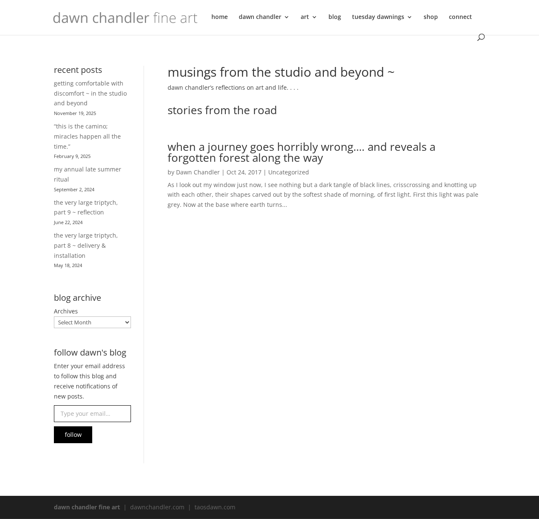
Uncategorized (288, 172)
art (305, 17)
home (219, 17)
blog (334, 17)
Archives (66, 311)
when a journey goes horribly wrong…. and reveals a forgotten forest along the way (301, 152)
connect (460, 17)
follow (73, 435)
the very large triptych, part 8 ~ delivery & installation (86, 245)
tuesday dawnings (378, 17)
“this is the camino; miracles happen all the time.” (87, 136)
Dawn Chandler (198, 172)
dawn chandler (260, 17)
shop (431, 17)
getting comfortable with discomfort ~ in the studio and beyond (90, 93)
